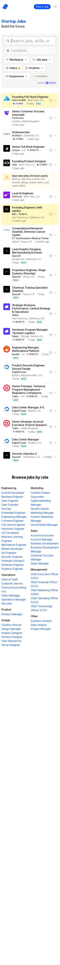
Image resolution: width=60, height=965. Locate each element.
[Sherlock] (6, 197)
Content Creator (40, 492)
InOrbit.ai (17, 135)
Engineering (8, 488)
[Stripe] (6, 313)
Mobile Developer (12, 548)
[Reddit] (6, 352)
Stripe (15, 315)
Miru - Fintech (19, 214)
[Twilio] (6, 393)
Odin (14, 164)
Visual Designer (10, 645)
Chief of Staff (9, 579)
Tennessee (29, 456)
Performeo (18, 117)
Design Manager (11, 629)
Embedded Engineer (13, 512)
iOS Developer (10, 532)
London (16, 121)
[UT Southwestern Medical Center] (6, 235)
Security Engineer (11, 556)
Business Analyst (41, 621)
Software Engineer (12, 564)
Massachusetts (29, 375)
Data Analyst (38, 625)
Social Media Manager (44, 524)
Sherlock (17, 196)
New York (33, 100)
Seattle (32, 442)
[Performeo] (6, 118)
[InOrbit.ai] (6, 136)
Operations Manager (13, 599)
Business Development (44, 543)
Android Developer (12, 492)
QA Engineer (8, 552)
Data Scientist (9, 504)
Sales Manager (40, 563)
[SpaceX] (6, 256)
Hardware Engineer (12, 528)
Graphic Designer (11, 633)
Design (5, 620)
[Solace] (6, 150)
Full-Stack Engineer (13, 524)
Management (39, 569)
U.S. (42, 100)
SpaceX (16, 255)
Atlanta (32, 410)
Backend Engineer (12, 496)
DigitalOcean (19, 372)
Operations (8, 574)
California (28, 135)
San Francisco (20, 217)
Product (6, 609)
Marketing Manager (42, 512)
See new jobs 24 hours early (30, 175)
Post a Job (42, 6)
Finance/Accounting (13, 587)
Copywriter (37, 496)
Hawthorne (18, 259)
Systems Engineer (12, 568)
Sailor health (19, 100)
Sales (34, 530)
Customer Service (12, 583)
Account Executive (42, 535)
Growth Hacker (40, 508)
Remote (34, 150)
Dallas (15, 241)
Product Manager (11, 614)
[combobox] (32, 51)
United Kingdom (30, 121)
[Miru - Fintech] (6, 214)
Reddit (15, 354)
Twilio (15, 396)
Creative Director (11, 625)
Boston (16, 375)
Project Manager (41, 629)
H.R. (3, 591)
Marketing (37, 488)
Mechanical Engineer (13, 544)
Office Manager (10, 595)
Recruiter (6, 603)
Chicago (25, 336)
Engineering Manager (14, 516)
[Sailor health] (6, 100)
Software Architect (12, 560)
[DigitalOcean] (6, 372)
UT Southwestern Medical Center (30, 238)
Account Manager (41, 539)
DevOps (6, 508)
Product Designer (11, 637)
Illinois (34, 336)
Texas (23, 241)
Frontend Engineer (12, 520)
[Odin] (6, 165)
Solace (16, 150)
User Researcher (11, 641)
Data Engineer (9, 500)
